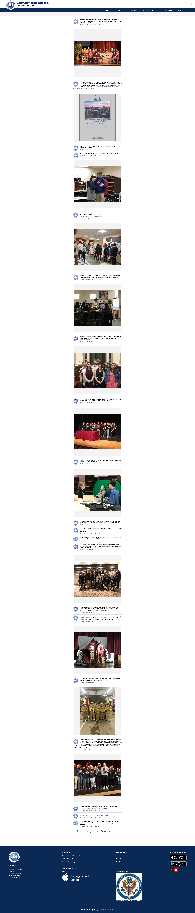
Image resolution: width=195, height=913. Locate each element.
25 (87, 831)
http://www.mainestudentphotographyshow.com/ (104, 86)
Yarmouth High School (69, 868)
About (118, 856)
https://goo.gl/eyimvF (101, 808)
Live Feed (59, 14)
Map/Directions (120, 862)
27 (94, 831)
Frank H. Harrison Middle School (72, 865)
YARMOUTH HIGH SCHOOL (46, 14)
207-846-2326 (15, 877)
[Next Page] (102, 831)
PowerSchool (120, 859)
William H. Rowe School (69, 859)
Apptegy (101, 910)
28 (98, 831)
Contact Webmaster (122, 865)
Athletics (64, 871)
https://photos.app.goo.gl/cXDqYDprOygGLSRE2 (94, 815)
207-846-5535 (17, 875)
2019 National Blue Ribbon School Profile (128, 900)
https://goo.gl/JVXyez (106, 522)
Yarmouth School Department (71, 856)
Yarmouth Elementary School (70, 862)
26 (90, 831)
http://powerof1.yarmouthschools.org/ (91, 216)
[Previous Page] (77, 831)
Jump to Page (108, 831)
